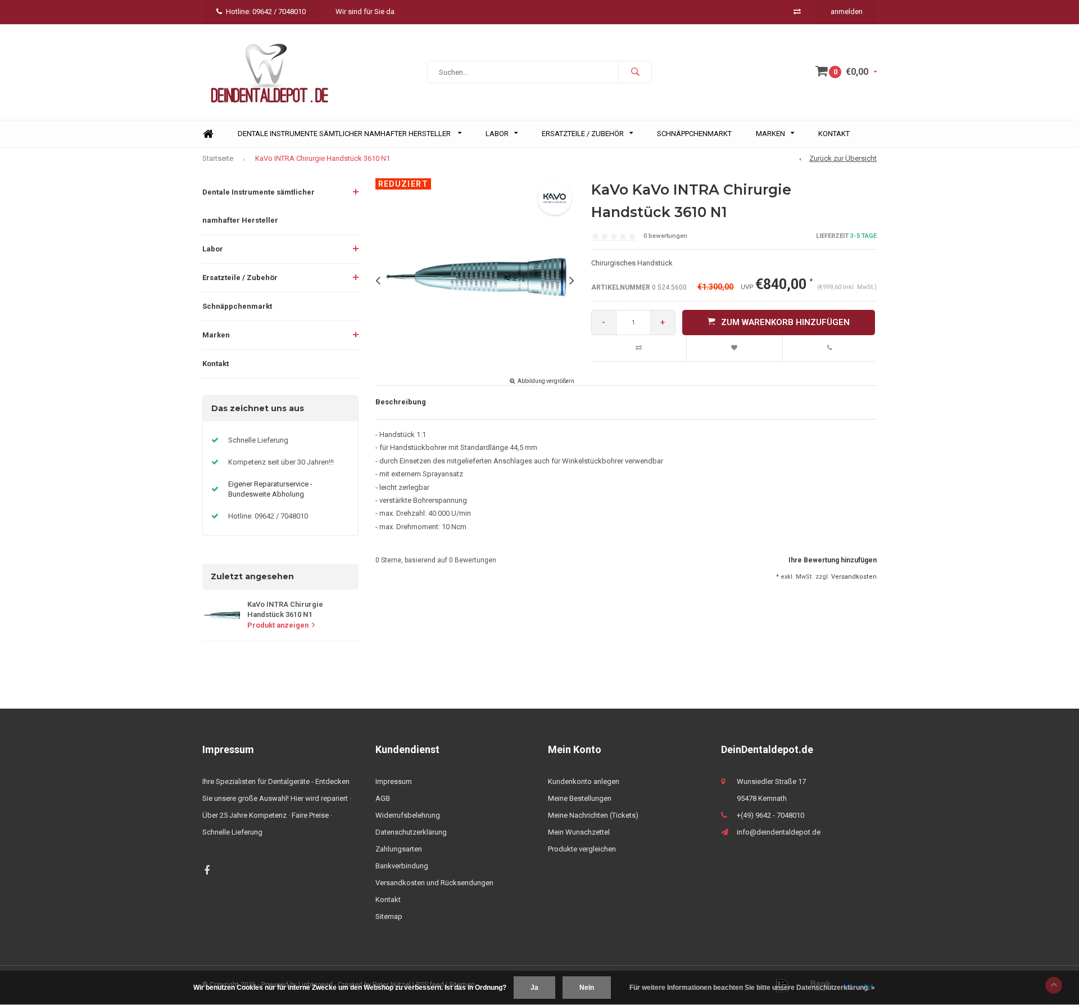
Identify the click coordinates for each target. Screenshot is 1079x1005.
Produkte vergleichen (582, 849)
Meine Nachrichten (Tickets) (593, 815)
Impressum (393, 781)
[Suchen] (635, 72)
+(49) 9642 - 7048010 (770, 815)
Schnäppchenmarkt (694, 133)
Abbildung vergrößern (546, 381)
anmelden (847, 11)
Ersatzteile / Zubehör (583, 133)
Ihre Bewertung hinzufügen (832, 560)
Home (208, 134)
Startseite (217, 158)
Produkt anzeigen (278, 625)
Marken (770, 133)
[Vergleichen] (797, 11)
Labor (497, 133)
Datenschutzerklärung (411, 832)
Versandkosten (854, 576)
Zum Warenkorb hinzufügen (785, 322)
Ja (534, 988)
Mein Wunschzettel (579, 832)
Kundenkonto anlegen (583, 781)
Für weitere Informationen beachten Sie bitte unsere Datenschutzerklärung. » (752, 988)
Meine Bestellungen (579, 798)
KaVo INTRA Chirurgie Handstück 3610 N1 (322, 158)
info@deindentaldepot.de (778, 832)
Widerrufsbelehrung (407, 815)
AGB (382, 798)
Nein (586, 988)
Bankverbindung (401, 866)
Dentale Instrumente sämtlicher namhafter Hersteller (345, 133)
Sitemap (388, 916)
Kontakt (834, 133)
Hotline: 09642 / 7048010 (266, 11)
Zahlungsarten (398, 849)
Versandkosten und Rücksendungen (434, 882)
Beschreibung (400, 402)
